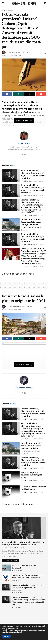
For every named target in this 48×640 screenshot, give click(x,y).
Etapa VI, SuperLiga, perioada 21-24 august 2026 (31, 474)
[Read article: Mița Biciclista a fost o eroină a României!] (6, 568)
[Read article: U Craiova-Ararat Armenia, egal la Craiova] (11, 491)
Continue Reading (11, 560)
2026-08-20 (39, 267)
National (6, 171)
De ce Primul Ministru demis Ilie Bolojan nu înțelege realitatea (31, 222)
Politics (5, 185)
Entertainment (8, 472)
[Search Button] (45, 3)
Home (4, 10)
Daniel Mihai (13, 52)
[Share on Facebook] (7, 94)
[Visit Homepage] (23, 3)
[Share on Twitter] (29, 94)
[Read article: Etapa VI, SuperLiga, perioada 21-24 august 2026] (11, 477)
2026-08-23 (39, 181)
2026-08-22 (39, 195)
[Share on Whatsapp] (18, 94)
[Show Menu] (3, 3)
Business (11, 292)
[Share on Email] (41, 94)
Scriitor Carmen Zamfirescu (32, 227)
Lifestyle (11, 10)
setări (21, 632)
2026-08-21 (39, 215)
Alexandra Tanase (15, 306)
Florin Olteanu (27, 181)
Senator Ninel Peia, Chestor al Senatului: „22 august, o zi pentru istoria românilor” (29, 587)
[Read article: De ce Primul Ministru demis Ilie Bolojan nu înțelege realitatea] (11, 224)
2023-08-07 (25, 52)
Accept (6, 636)
